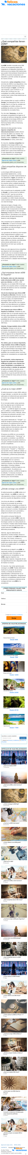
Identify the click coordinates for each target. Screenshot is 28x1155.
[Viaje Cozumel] (14, 719)
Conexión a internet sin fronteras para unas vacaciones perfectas (13, 1113)
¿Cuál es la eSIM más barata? (11, 823)
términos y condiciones (17, 614)
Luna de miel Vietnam (8, 690)
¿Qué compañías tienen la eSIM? (12, 957)
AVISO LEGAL (17, 1145)
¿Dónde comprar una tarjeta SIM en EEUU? (12, 1133)
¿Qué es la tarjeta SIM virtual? (11, 1072)
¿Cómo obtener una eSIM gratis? (12, 842)
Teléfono (3, 598)
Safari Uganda (6, 708)
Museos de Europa (7, 673)
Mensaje (3, 604)
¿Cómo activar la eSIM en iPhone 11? (13, 1014)
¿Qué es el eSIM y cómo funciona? (12, 880)
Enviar (14, 618)
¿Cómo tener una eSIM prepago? (12, 938)
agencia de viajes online (9, 160)
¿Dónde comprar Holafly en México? (13, 1053)
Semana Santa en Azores (9, 638)
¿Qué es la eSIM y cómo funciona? (12, 785)
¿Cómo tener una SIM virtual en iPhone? (11, 1092)
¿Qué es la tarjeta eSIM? (10, 766)
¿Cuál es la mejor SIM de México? (12, 1034)
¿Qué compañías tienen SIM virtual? (13, 900)
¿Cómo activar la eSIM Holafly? (11, 976)
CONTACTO (4, 1147)
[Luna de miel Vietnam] (14, 685)
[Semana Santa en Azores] (14, 629)
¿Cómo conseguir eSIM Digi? (11, 804)
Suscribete (22, 738)
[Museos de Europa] (14, 666)
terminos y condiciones (13, 740)
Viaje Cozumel (6, 726)
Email (2, 593)
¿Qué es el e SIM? (8, 861)
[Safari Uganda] (14, 703)
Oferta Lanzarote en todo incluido (10, 655)
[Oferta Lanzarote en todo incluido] (14, 650)
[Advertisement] (14, 20)
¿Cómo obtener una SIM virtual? (12, 995)
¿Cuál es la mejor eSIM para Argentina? (14, 919)
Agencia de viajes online (7, 1145)
